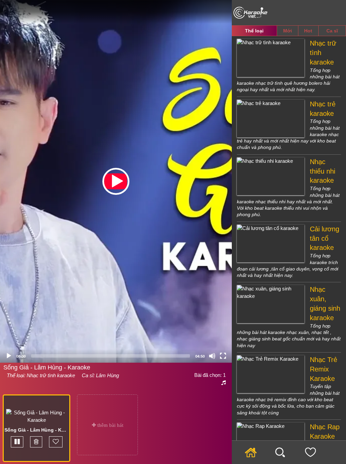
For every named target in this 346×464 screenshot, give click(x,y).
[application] (116, 181)
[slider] (110, 356)
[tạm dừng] (17, 442)
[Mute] (212, 356)
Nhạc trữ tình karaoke (51, 375)
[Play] (8, 356)
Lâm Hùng (107, 375)
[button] (115, 181)
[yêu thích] (56, 442)
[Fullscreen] (223, 356)
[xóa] (36, 442)
